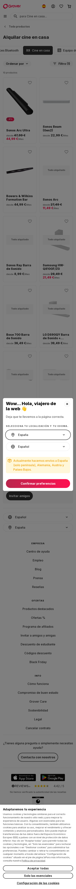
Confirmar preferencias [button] (38, 483)
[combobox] (38, 434)
